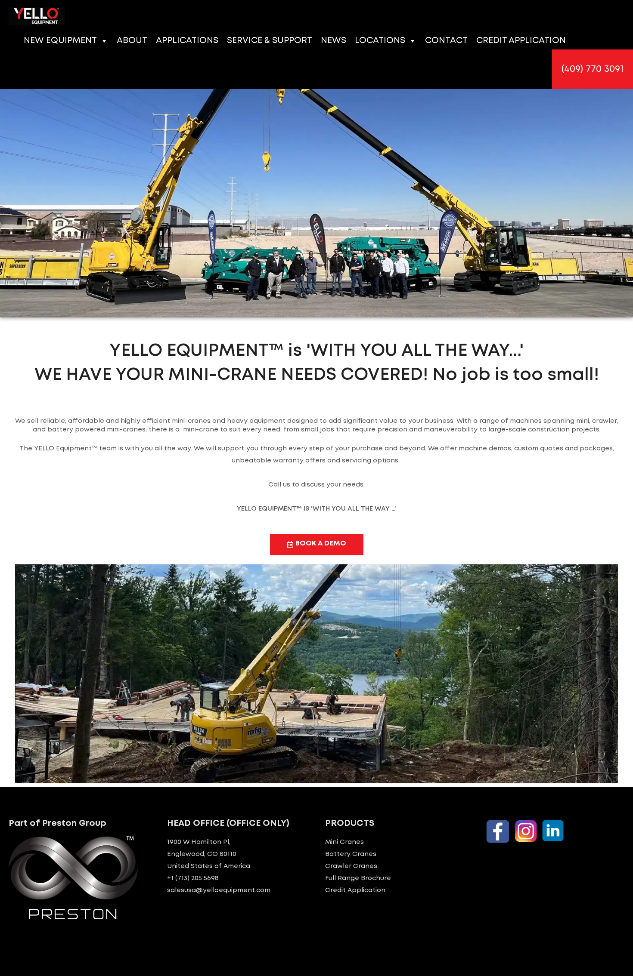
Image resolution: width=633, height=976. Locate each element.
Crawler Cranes (351, 866)
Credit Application (521, 41)
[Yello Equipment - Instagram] (526, 831)
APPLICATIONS (187, 41)
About (132, 41)
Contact (446, 41)
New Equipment (60, 41)
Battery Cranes (350, 854)
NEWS (333, 41)
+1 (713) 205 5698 (193, 878)
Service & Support (269, 41)
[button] (592, 69)
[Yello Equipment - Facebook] (498, 831)
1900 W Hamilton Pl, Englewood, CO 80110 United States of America (208, 854)
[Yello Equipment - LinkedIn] (553, 831)
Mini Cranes (344, 842)
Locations (380, 41)
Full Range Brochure (358, 878)
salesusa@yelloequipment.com (218, 890)
